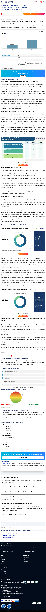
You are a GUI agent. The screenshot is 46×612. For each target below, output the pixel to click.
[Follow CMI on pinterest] (40, 603)
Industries (13, 17)
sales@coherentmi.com (7, 545)
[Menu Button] (44, 2)
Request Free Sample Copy (24, 164)
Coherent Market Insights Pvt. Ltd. (38, 610)
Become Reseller (4, 567)
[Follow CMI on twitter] (35, 603)
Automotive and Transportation (22, 17)
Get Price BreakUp (23, 457)
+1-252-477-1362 (11, 548)
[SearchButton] (41, 2)
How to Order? (4, 569)
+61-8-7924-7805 (9, 551)
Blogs (24, 559)
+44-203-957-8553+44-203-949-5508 (35, 548)
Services (2, 561)
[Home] (7, 2)
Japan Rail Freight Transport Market (11, 540)
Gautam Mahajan (6, 463)
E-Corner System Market (9, 535)
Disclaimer (3, 575)
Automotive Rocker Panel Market (11, 533)
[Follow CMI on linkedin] (33, 603)
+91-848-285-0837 (30, 551)
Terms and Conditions (5, 573)
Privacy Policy (4, 571)
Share (42, 31)
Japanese (3, 527)
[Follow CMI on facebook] (38, 603)
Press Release (25, 561)
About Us (2, 557)
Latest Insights (26, 557)
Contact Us (3, 563)
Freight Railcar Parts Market (9, 537)
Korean (10, 527)
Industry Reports (7, 17)
